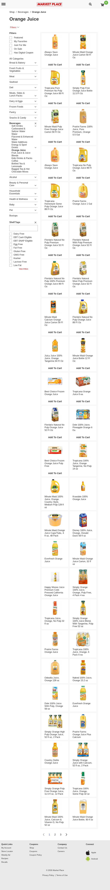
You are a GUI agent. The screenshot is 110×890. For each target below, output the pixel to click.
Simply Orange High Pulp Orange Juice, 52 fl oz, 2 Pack (55, 734)
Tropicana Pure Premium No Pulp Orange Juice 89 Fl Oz (54, 92)
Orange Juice (39, 12)
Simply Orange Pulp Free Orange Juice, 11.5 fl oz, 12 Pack (55, 791)
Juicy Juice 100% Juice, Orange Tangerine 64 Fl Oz (54, 358)
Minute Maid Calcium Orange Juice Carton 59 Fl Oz (54, 321)
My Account (6, 848)
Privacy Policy (48, 875)
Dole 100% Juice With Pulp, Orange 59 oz (54, 706)
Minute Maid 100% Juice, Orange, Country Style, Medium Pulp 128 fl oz (54, 502)
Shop (11, 12)
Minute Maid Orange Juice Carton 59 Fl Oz (83, 55)
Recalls (4, 862)
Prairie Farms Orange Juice (51, 650)
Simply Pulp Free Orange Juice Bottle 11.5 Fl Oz (82, 91)
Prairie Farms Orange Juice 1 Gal (82, 202)
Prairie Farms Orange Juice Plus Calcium (82, 734)
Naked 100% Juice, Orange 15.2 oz (82, 679)
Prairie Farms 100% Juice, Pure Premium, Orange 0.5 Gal (83, 130)
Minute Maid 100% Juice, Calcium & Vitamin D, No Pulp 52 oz (54, 821)
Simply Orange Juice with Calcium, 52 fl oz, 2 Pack (82, 763)
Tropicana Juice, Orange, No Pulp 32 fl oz (54, 621)
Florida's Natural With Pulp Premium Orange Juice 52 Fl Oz (82, 244)
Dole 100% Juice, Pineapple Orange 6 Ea (82, 427)
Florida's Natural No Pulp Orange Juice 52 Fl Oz (54, 427)
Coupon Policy (36, 855)
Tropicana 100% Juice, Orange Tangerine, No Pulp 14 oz (82, 464)
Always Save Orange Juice (51, 53)
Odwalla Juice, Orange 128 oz (52, 679)
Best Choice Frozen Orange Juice (54, 393)
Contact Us (62, 848)
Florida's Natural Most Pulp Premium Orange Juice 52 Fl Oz (82, 282)
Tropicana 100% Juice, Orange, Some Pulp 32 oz (81, 791)
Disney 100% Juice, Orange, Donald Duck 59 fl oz (83, 533)
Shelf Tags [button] (14, 222)
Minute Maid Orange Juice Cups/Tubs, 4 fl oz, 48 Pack (55, 533)
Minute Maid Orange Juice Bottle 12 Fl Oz (83, 358)
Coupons (34, 844)
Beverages (23, 12)
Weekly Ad (5, 855)
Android (94, 859)
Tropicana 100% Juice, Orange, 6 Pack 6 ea (81, 652)
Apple (93, 853)
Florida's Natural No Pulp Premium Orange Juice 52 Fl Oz (54, 244)
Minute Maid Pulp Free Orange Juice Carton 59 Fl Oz (54, 129)
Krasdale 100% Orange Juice (80, 498)
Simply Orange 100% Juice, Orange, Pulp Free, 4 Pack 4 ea (82, 591)
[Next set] (66, 834)
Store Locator (7, 851)
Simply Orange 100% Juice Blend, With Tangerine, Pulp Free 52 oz (83, 622)
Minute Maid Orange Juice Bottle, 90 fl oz (83, 818)
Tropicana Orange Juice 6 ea (81, 393)
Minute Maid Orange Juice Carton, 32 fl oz (83, 561)
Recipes (4, 858)
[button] (35, 63)
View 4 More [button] (23, 269)
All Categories (16, 58)
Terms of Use (62, 875)
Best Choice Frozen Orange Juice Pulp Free (54, 463)
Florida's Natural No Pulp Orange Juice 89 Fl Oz (82, 320)
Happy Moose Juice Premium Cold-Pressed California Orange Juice (54, 591)
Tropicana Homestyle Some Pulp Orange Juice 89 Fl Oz (54, 205)
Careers (61, 851)
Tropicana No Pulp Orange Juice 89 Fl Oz (82, 168)
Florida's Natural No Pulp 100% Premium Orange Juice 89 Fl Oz (55, 282)
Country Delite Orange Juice (52, 761)
